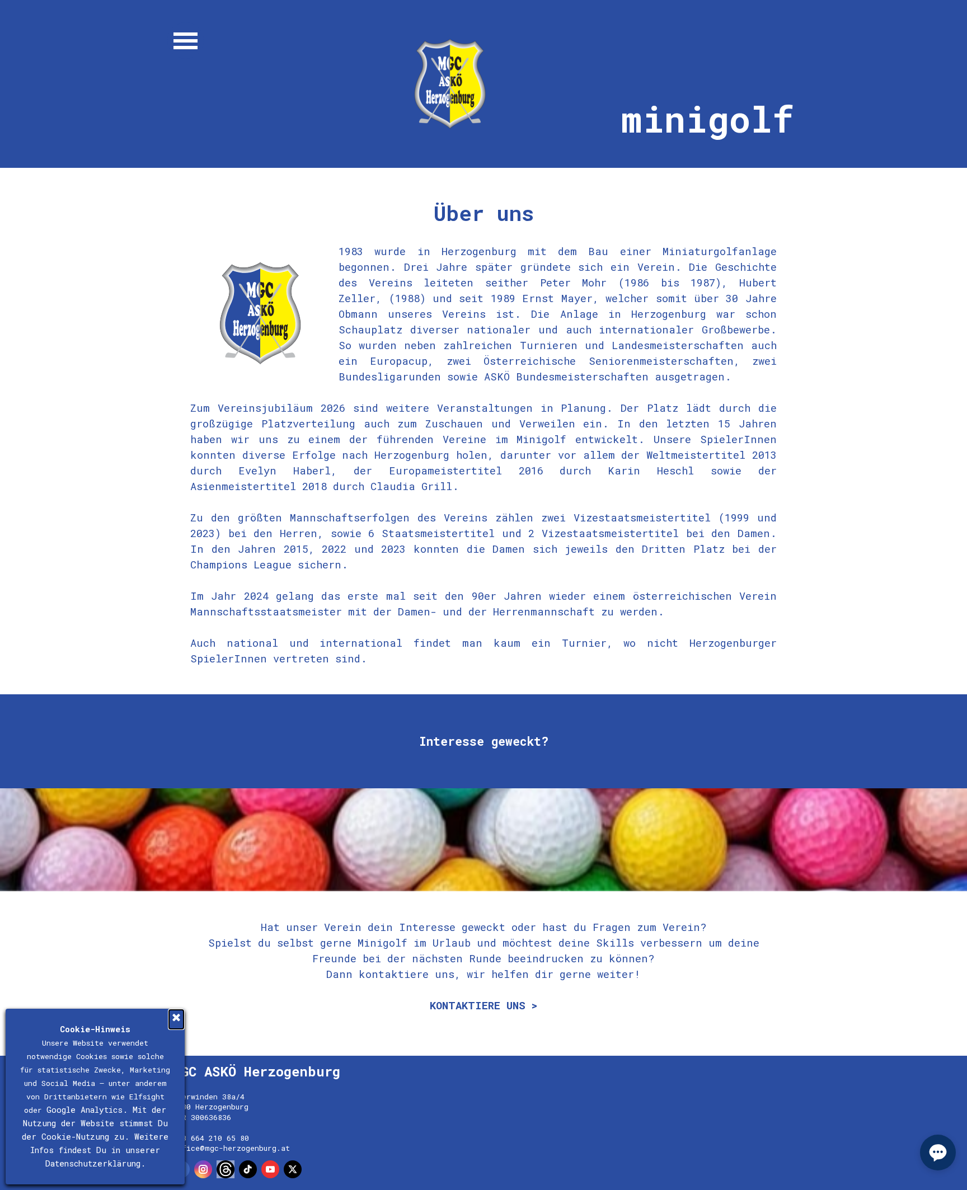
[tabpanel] (483, 431)
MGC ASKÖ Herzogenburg (256, 1071)
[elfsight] (315, 1169)
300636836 (211, 1117)
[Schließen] (176, 1019)
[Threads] (225, 1169)
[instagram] (203, 1169)
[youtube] (270, 1169)
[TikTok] (248, 1169)
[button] (938, 1152)
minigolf (707, 118)
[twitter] (293, 1169)
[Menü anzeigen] (185, 40)
